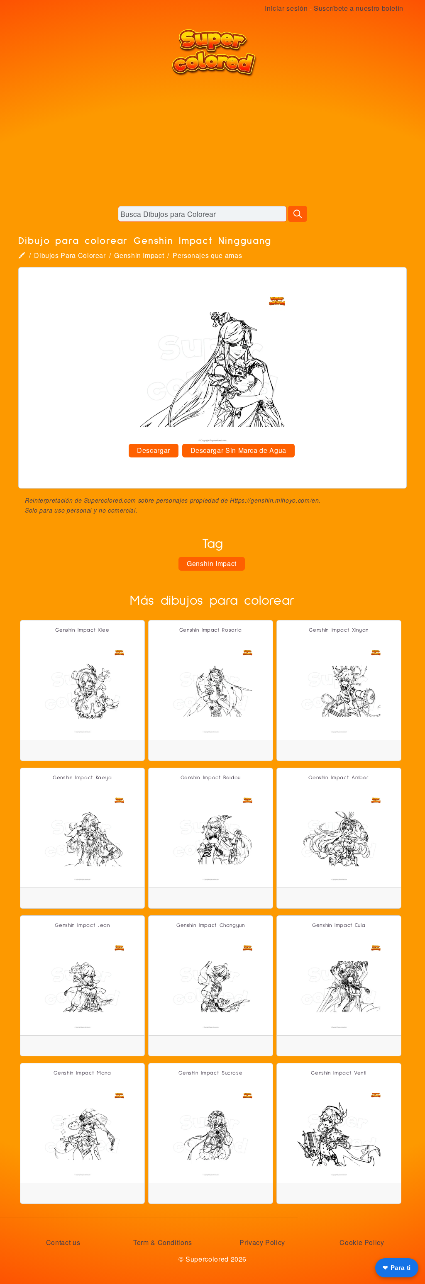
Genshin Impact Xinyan (338, 630)
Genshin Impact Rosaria (210, 630)
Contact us (63, 1242)
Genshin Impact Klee (82, 630)
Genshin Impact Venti (338, 1073)
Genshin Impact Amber (338, 778)
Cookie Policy (362, 1242)
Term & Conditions (162, 1242)
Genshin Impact (139, 255)
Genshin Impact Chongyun (210, 925)
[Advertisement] (212, 141)
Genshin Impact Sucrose (210, 1073)
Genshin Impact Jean (82, 925)
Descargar (153, 450)
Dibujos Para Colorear (69, 255)
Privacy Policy (262, 1242)
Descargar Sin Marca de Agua (238, 450)
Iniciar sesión (286, 8)
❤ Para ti (397, 1267)
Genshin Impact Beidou (211, 778)
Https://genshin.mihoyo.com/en (274, 500)
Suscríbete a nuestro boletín (358, 8)
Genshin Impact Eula (338, 925)
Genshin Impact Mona (82, 1073)
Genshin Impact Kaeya (82, 778)
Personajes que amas (207, 255)
